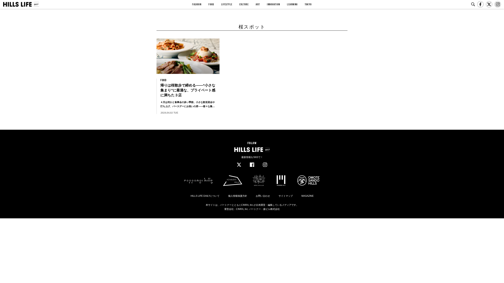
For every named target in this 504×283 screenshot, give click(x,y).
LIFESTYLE (227, 4)
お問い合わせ (263, 196)
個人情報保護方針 (237, 196)
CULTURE (244, 4)
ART (258, 4)
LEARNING (292, 4)
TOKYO (308, 4)
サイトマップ (286, 196)
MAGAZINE (307, 196)
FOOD (211, 4)
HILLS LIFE (21, 4)
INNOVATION (273, 4)
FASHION (196, 4)
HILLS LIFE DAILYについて (205, 196)
